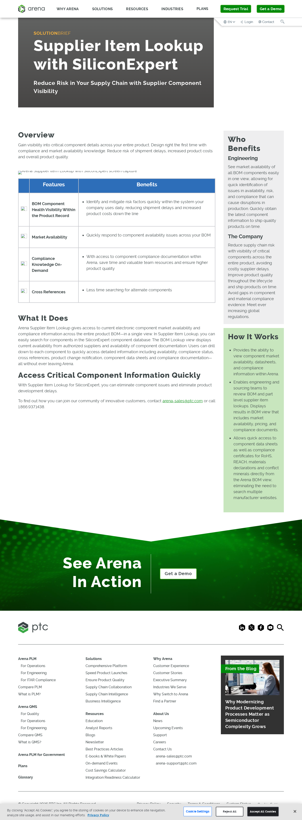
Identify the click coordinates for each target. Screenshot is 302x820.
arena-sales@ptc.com (182, 401)
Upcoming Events (168, 728)
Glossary (25, 777)
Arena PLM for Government (41, 755)
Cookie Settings (197, 811)
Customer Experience (171, 666)
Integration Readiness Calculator (113, 777)
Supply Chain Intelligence (107, 694)
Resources (95, 714)
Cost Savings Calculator (106, 770)
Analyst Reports (99, 728)
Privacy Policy (98, 815)
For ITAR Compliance (38, 680)
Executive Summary (170, 680)
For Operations (33, 666)
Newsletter (95, 742)
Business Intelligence (103, 701)
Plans (202, 9)
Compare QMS (30, 735)
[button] (229, 22)
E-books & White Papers (106, 756)
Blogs (90, 735)
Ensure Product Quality (105, 680)
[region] (151, 812)
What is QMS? (29, 742)
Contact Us (162, 749)
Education (94, 721)
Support (160, 735)
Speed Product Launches (106, 673)
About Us (161, 714)
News (157, 721)
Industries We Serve (169, 687)
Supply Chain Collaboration (109, 687)
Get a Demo (270, 9)
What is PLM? (29, 694)
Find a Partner (164, 701)
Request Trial (236, 9)
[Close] (295, 811)
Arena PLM (27, 659)
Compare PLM (30, 687)
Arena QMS (27, 707)
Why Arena (162, 659)
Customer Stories (167, 673)
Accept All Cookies (263, 811)
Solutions (94, 659)
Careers (159, 742)
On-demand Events (102, 763)
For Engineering (34, 673)
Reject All (229, 811)
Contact (268, 22)
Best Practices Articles (104, 749)
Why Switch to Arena (170, 694)
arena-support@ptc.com (176, 763)
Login (248, 22)
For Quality (30, 714)
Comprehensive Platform (106, 666)
